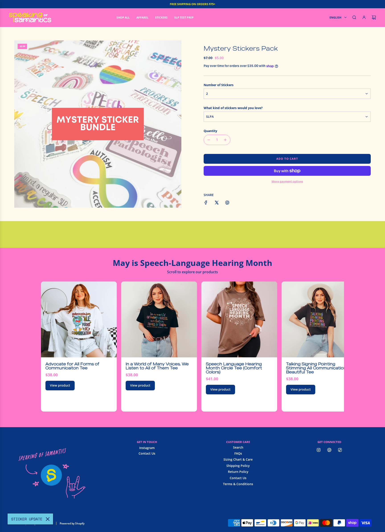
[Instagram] (319, 450)
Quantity (210, 131)
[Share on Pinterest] (227, 203)
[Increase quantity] (225, 140)
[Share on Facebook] (206, 203)
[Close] (47, 519)
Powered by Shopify (72, 523)
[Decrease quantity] (209, 140)
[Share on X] (216, 203)
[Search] (354, 17)
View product (60, 385)
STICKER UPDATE (26, 519)
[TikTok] (340, 450)
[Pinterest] (329, 450)
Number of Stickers (218, 85)
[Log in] (364, 17)
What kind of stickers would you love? (233, 108)
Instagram (147, 448)
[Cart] (374, 17)
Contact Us (147, 453)
